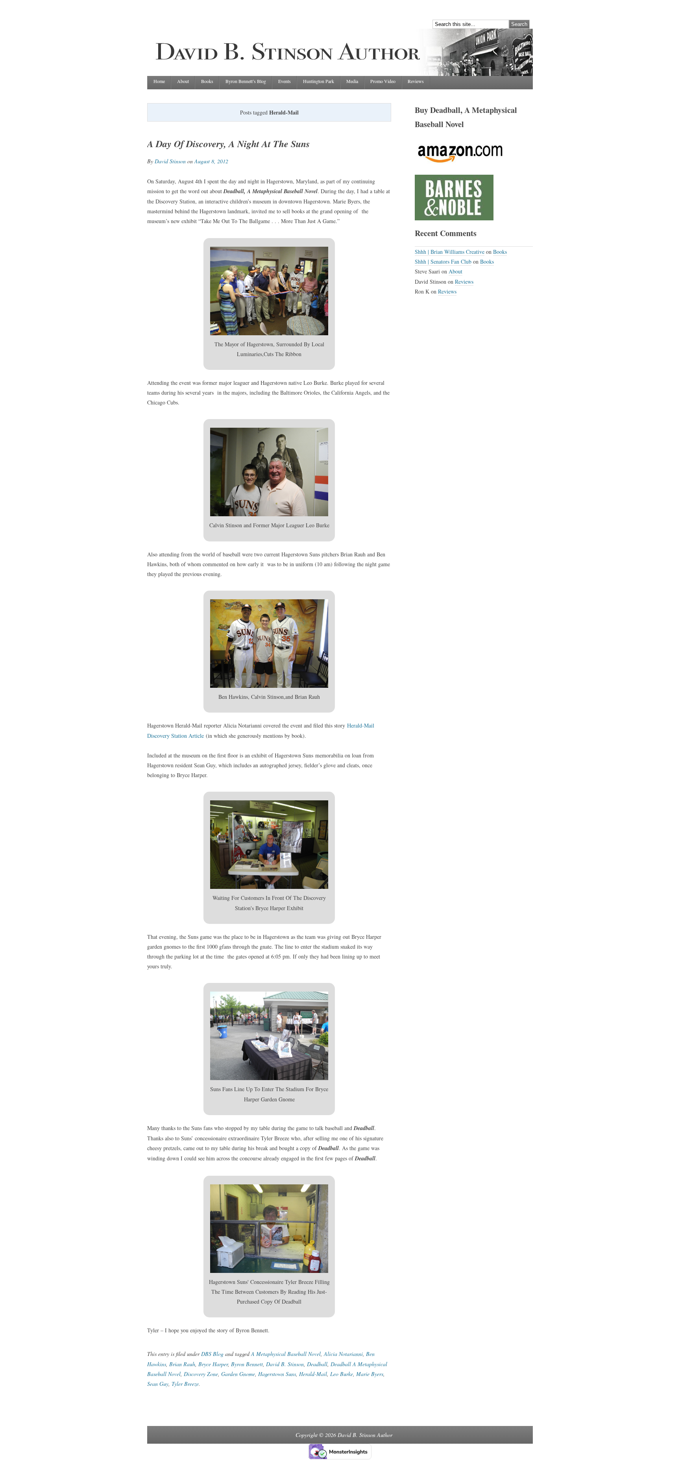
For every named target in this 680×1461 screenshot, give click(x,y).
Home (159, 81)
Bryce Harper (213, 1364)
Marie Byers (369, 1374)
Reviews (416, 81)
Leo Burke (341, 1374)
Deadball (317, 1364)
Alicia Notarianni (343, 1354)
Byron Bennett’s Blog (245, 81)
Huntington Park (318, 81)
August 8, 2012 (211, 161)
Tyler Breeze (185, 1383)
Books (207, 81)
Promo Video (382, 81)
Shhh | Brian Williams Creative (449, 251)
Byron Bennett (247, 1364)
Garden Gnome (238, 1374)
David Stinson (170, 161)
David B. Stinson (285, 1364)
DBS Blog (212, 1354)
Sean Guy (157, 1383)
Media (352, 81)
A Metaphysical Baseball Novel (286, 1354)
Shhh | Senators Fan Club (443, 261)
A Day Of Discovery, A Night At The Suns (228, 143)
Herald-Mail (313, 1374)
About (183, 81)
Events (284, 81)
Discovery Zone (201, 1374)
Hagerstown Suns (277, 1374)
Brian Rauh (182, 1364)
